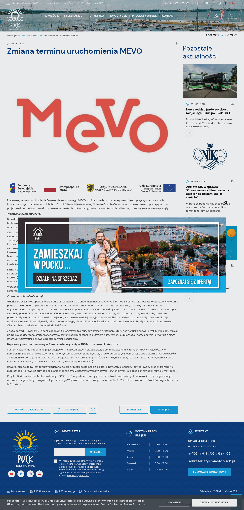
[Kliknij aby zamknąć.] (225, 202)
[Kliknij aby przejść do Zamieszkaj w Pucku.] (122, 255)
